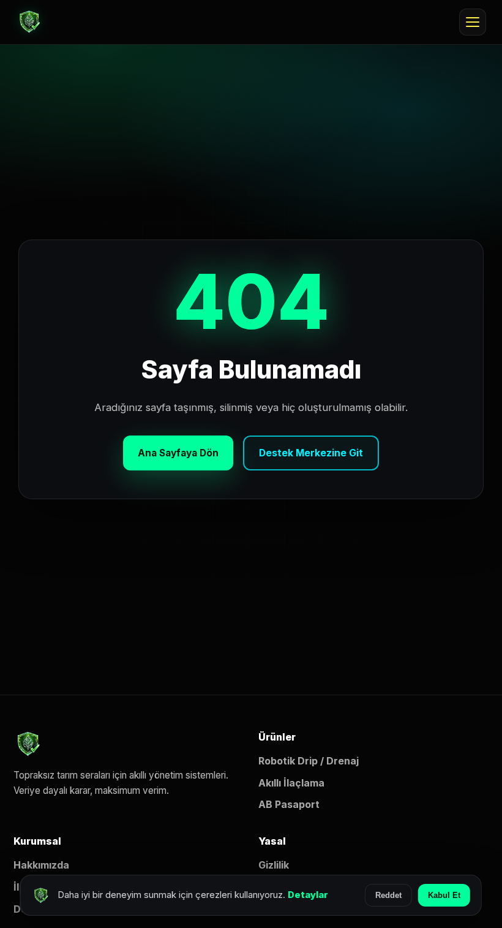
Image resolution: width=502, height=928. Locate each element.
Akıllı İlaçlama (291, 783)
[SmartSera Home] (29, 22)
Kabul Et (444, 895)
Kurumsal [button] (37, 841)
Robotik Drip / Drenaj (308, 761)
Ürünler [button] (277, 737)
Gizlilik (273, 865)
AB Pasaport (289, 804)
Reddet (388, 895)
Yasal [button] (272, 841)
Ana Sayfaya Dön (178, 453)
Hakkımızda (41, 865)
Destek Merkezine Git (311, 453)
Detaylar (308, 894)
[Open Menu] (472, 22)
